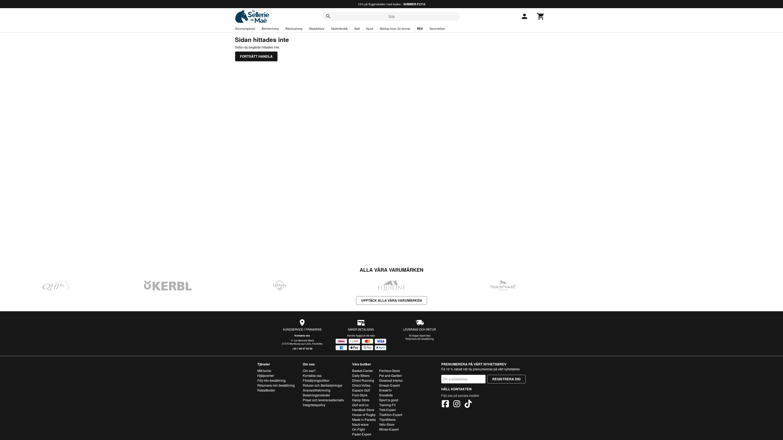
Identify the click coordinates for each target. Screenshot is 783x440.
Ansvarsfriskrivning (316, 390)
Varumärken (437, 28)
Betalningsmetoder (316, 395)
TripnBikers (387, 419)
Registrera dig (506, 379)
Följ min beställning (271, 380)
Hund (369, 28)
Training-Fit (387, 405)
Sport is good (388, 400)
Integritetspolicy (314, 405)
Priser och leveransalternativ (323, 400)
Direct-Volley (361, 385)
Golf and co (360, 405)
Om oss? (309, 370)
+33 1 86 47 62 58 (302, 348)
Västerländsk (339, 28)
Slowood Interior (391, 380)
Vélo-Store (386, 424)
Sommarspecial (245, 28)
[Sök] (328, 16)
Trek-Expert (387, 409)
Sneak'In (385, 390)
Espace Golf (361, 390)
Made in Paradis (364, 419)
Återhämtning (270, 28)
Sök (391, 16)
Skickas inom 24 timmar (395, 28)
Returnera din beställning (420, 338)
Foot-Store (359, 395)
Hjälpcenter (265, 375)
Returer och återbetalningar (322, 385)
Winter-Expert (389, 429)
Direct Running (363, 380)
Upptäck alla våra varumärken (391, 300)
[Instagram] (457, 404)
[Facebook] (445, 404)
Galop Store (360, 400)
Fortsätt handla (256, 56)
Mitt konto (264, 370)
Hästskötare (316, 28)
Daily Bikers (361, 375)
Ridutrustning (293, 28)
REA (420, 28)
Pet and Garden (390, 375)
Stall (357, 28)
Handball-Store (363, 409)
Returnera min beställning (276, 385)
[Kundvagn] (541, 16)
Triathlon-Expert (390, 414)
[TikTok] (468, 404)
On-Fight (358, 429)
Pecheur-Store (389, 370)
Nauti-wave (360, 424)
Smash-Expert (389, 385)
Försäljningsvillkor (316, 380)
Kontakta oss (302, 335)
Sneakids (386, 395)
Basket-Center (362, 370)
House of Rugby (364, 414)
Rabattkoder (266, 390)
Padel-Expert (361, 434)
